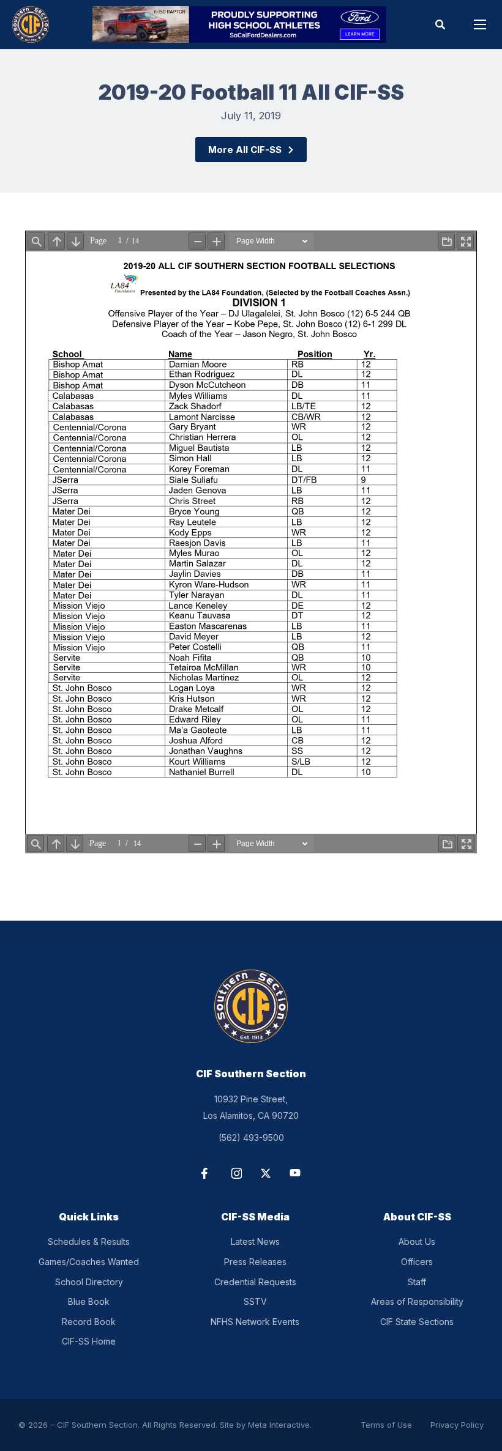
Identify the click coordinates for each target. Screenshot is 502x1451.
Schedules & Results (89, 1241)
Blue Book (89, 1301)
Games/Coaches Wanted (89, 1261)
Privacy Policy (457, 1425)
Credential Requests (255, 1282)
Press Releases (255, 1261)
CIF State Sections (417, 1321)
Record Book (89, 1321)
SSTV (255, 1301)
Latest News (255, 1241)
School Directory (89, 1282)
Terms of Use (386, 1425)
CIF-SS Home (89, 1341)
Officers (417, 1261)
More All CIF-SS (245, 149)
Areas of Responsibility (417, 1301)
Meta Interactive (279, 1425)
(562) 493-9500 (251, 1137)
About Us (417, 1241)
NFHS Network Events (255, 1321)
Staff (417, 1282)
